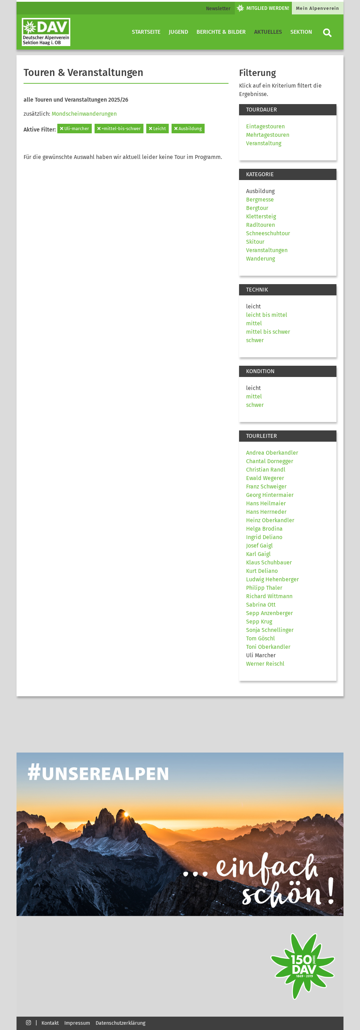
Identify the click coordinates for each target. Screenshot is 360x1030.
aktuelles (268, 31)
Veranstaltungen (267, 250)
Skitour (255, 241)
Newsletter (218, 9)
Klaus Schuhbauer (269, 562)
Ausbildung (190, 128)
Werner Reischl (265, 663)
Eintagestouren (265, 126)
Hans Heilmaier (266, 503)
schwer (255, 340)
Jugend (178, 31)
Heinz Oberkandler (270, 520)
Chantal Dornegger (269, 461)
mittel (254, 323)
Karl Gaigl (258, 554)
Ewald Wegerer (265, 478)
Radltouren (260, 225)
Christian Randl (265, 469)
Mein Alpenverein (317, 8)
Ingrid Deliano (264, 537)
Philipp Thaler (264, 587)
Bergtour (257, 208)
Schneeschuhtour (268, 233)
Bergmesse (260, 199)
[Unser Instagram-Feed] (28, 1022)
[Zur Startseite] (46, 32)
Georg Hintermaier (270, 495)
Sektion (301, 31)
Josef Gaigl (259, 545)
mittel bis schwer (268, 331)
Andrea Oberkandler (272, 452)
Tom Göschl (260, 638)
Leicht (159, 128)
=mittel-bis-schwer (121, 128)
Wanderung (260, 258)
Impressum (77, 1023)
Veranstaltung (263, 143)
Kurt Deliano (262, 571)
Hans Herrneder (266, 511)
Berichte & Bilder (221, 31)
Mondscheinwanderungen (84, 113)
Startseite (146, 31)
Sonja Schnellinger (270, 630)
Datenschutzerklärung (120, 1023)
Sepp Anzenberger (269, 613)
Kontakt (50, 1023)
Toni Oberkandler (268, 647)
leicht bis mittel (266, 315)
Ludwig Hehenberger (272, 579)
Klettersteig (261, 216)
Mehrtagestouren (267, 135)
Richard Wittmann (269, 596)
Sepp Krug (259, 621)
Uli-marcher (76, 128)
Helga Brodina (264, 528)
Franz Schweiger (266, 486)
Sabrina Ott (261, 604)
